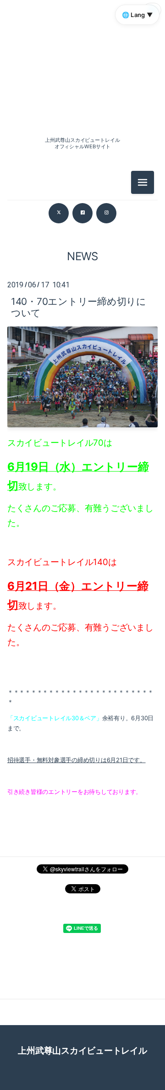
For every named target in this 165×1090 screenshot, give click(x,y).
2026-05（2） (82, 280)
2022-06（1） (82, 466)
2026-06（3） (82, 259)
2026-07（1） (82, 238)
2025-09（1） (82, 363)
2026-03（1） (82, 321)
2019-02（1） (82, 528)
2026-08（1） (82, 103)
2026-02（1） (82, 342)
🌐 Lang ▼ (137, 14)
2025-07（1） (82, 383)
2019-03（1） (82, 508)
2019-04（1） (82, 487)
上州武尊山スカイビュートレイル (82, 1050)
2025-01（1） (82, 425)
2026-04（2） (82, 300)
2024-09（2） (82, 446)
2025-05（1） (82, 404)
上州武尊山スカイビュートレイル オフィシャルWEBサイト (82, 143)
